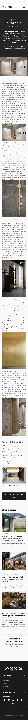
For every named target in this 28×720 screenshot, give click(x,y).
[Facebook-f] (5, 701)
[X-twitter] (14, 701)
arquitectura (5, 145)
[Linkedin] (22, 701)
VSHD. (5, 331)
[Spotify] (14, 705)
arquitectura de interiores (10, 448)
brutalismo (14, 143)
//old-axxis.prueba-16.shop (10, 485)
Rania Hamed (6, 454)
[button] (14, 497)
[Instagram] (10, 701)
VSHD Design (21, 103)
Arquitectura (5, 533)
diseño (6, 85)
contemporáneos (7, 159)
